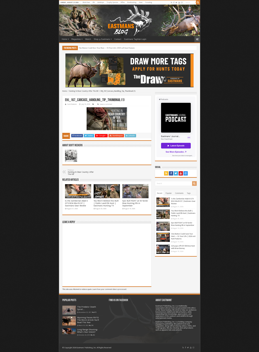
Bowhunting (131, 2)
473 (95, 312)
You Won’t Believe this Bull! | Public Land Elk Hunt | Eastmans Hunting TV (106, 203)
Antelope (100, 2)
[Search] (198, 2)
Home (64, 39)
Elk (94, 2)
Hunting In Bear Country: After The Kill (83, 91)
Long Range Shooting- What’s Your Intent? (87, 330)
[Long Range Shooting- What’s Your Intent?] (69, 331)
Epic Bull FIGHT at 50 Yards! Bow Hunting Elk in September (135, 203)
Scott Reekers (72, 104)
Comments (179, 193)
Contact (117, 39)
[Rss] (172, 2)
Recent (159, 193)
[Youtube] (179, 2)
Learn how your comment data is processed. (109, 289)
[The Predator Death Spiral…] (69, 310)
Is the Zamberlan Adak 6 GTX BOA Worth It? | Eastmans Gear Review (76, 203)
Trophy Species (112, 2)
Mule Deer (86, 2)
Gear (141, 2)
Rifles (123, 2)
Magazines (76, 39)
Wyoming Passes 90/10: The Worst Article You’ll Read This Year (88, 320)
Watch (88, 39)
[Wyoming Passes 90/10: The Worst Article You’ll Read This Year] (69, 321)
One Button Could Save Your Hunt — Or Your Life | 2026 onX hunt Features (107, 48)
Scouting (148, 2)
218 (92, 325)
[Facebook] (174, 2)
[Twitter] (176, 2)
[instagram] (182, 2)
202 (94, 335)
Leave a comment (106, 104)
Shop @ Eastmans (102, 39)
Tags (189, 193)
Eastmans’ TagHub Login (135, 39)
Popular (169, 193)
